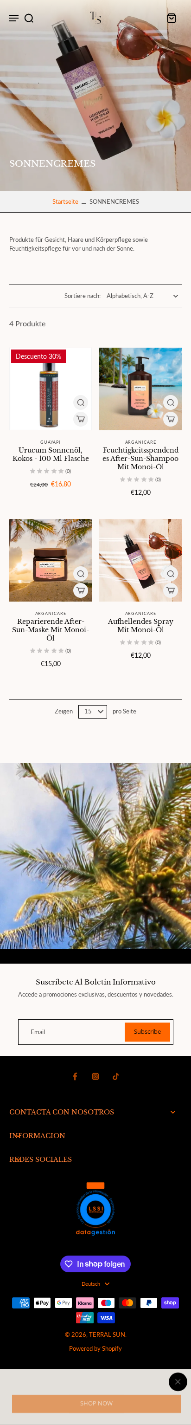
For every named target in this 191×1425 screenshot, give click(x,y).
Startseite (65, 201)
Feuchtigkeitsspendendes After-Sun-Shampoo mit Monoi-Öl (140, 458)
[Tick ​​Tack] (116, 1076)
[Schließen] (95, 1382)
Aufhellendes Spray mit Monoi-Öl (140, 625)
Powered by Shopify (95, 1348)
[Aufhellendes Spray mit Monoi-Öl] (140, 560)
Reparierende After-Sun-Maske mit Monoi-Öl (50, 629)
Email (38, 1032)
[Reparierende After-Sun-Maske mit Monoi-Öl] (50, 560)
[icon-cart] (171, 17)
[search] (29, 17)
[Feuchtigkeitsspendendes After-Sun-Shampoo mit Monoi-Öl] (140, 389)
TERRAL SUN (107, 1334)
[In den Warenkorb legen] (80, 419)
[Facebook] (75, 1076)
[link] (96, 1404)
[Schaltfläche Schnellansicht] (80, 402)
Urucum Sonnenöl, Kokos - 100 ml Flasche (51, 454)
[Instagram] (95, 1076)
